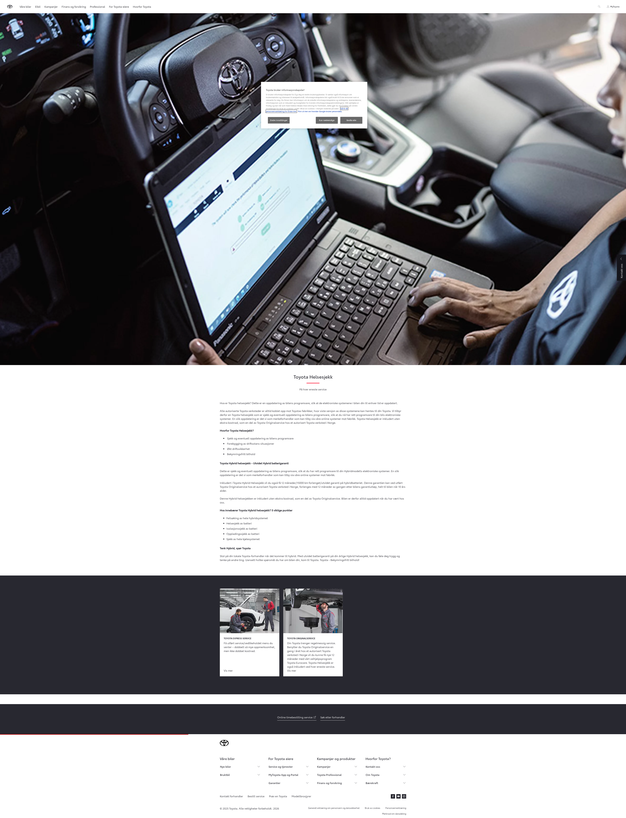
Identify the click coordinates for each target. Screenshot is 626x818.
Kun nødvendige (326, 120)
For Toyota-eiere (119, 6)
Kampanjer (51, 6)
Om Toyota (372, 774)
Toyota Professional (329, 774)
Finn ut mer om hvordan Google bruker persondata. (319, 111)
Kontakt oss (373, 766)
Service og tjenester (281, 766)
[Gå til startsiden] (10, 6)
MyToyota (614, 6)
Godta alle (351, 120)
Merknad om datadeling (394, 813)
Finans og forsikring (74, 6)
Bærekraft (372, 783)
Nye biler (225, 766)
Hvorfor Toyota (142, 6)
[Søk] (599, 6)
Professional (97, 6)
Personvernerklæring (395, 807)
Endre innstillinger (279, 120)
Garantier (274, 783)
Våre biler (25, 6)
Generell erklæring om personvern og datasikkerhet (334, 807)
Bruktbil (225, 774)
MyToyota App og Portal (283, 774)
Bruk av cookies (372, 807)
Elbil (38, 6)
